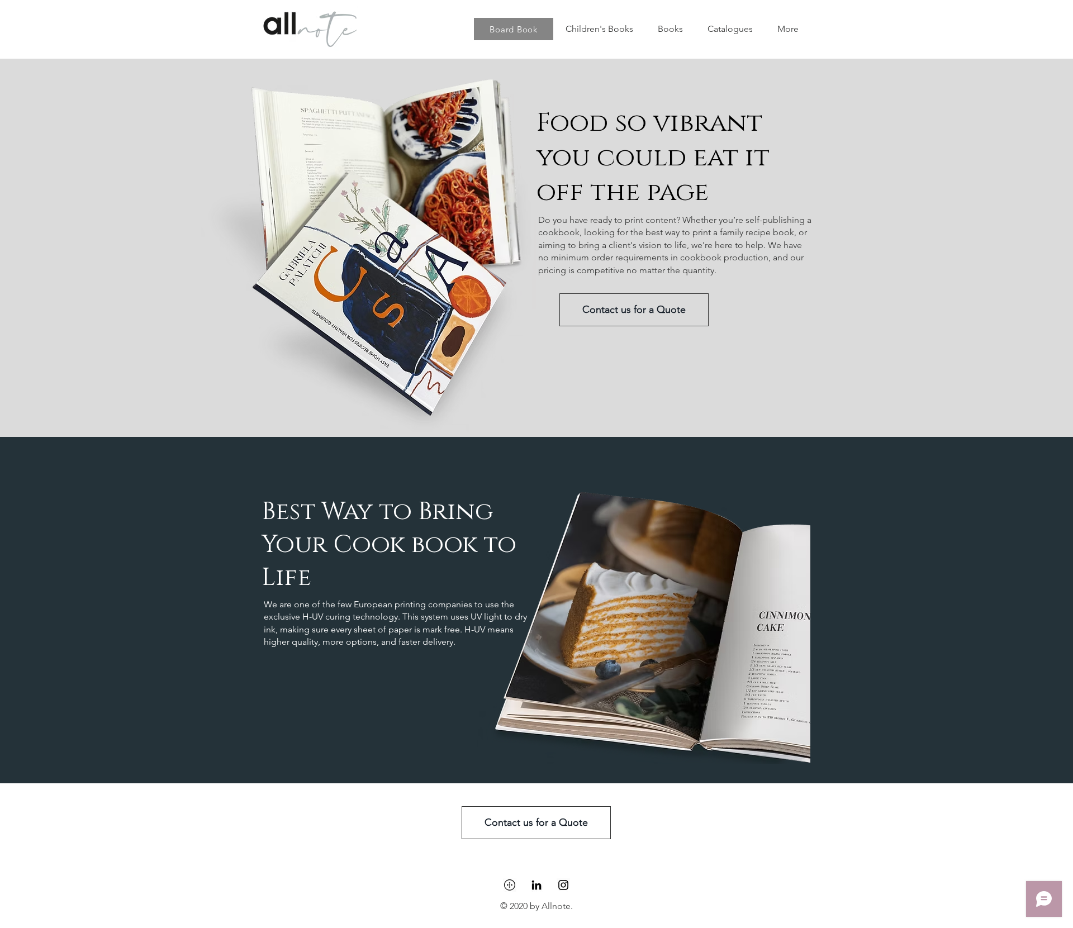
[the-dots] (509, 885)
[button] (670, 29)
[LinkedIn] (536, 885)
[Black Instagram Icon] (563, 885)
